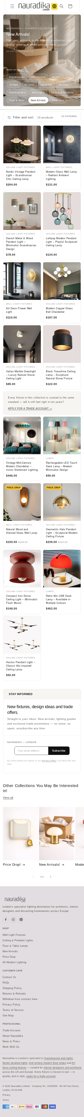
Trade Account (12, 1030)
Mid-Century (38, 76)
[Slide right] (50, 876)
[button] (12, 6)
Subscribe (58, 750)
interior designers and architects (62, 1067)
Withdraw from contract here (20, 999)
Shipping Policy (12, 988)
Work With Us (11, 1046)
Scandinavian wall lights (58, 1058)
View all (8, 797)
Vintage (13, 84)
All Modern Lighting (14, 962)
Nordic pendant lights (15, 1063)
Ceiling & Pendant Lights (18, 940)
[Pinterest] (21, 919)
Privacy (7, 1095)
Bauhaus (63, 84)
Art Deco (29, 84)
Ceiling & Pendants (62, 92)
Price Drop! (12, 864)
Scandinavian (17, 76)
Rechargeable (17, 92)
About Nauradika (13, 1035)
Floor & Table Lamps (15, 945)
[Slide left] (33, 876)
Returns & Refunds (14, 993)
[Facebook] (6, 919)
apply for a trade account (40, 1076)
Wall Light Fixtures (14, 934)
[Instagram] (13, 919)
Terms (6, 1100)
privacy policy (49, 760)
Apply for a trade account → (30, 408)
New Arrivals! (49, 864)
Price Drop (58, 100)
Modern (56, 76)
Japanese (46, 84)
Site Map (8, 1015)
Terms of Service (13, 1010)
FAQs (6, 982)
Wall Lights (38, 92)
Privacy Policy (12, 1004)
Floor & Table (17, 100)
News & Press (11, 1041)
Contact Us (9, 977)
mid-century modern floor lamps (47, 1063)
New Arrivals (38, 100)
